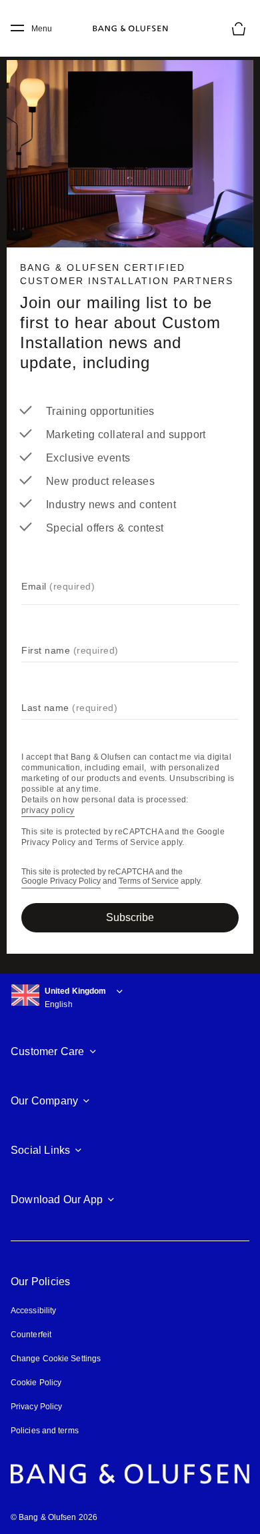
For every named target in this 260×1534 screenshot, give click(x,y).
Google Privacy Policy (61, 881)
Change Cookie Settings (56, 1358)
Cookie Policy (36, 1382)
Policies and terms (45, 1430)
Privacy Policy (36, 1406)
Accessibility (33, 1310)
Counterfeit (31, 1334)
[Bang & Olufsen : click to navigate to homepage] (130, 28)
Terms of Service (149, 881)
